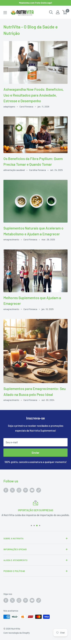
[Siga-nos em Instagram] (19, 490)
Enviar (35, 452)
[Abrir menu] (5, 12)
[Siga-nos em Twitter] (12, 490)
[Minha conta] (57, 12)
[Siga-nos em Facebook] (5, 490)
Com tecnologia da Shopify (16, 632)
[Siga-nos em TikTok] (38, 490)
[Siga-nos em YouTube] (32, 490)
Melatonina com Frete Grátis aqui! (35, 2)
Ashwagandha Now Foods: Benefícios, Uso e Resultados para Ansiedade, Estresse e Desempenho (33, 95)
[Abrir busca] (51, 12)
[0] (65, 12)
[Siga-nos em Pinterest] (25, 490)
